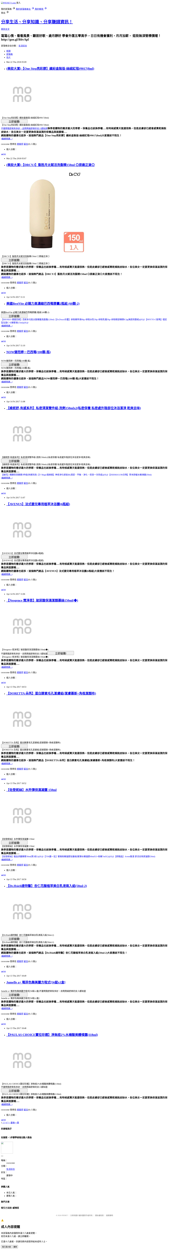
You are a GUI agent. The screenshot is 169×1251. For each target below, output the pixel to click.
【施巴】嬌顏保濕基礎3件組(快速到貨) (19, 475)
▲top (3, 154)
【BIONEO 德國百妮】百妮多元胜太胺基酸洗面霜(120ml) (27, 319)
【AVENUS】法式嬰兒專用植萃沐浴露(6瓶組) (38, 504)
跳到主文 (5, 29)
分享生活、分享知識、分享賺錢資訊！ (37, 21)
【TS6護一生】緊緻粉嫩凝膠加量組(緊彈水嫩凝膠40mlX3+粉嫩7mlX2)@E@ (79, 856)
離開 (15, 1247)
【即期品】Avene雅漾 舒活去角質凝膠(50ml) (134, 856)
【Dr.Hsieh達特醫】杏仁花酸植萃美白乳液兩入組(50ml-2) (46, 886)
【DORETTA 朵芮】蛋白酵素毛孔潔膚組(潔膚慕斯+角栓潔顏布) (51, 693)
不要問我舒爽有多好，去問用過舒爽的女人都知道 (24, 128)
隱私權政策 (99, 1215)
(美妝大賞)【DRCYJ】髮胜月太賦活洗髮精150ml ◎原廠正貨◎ (50, 165)
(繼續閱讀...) (6, 139)
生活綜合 (22, 46)
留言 (26, 144)
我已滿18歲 (6, 1247)
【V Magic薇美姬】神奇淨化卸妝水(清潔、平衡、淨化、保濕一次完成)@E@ (72, 475)
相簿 (8, 51)
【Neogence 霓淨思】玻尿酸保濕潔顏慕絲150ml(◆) (42, 600)
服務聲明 (109, 1215)
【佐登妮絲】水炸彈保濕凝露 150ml (31, 790)
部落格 (9, 54)
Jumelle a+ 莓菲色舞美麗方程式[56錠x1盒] (35, 982)
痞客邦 (20, 144)
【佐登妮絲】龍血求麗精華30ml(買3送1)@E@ (22, 856)
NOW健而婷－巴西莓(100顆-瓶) (28, 352)
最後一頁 (15, 1123)
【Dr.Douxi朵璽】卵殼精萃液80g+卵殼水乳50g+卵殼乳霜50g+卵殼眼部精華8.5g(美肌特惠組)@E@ (99, 319)
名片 (8, 57)
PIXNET (65, 1215)
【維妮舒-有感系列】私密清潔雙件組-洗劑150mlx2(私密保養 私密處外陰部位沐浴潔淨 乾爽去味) (73, 408)
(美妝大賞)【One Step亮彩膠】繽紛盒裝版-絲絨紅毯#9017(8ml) (50, 68)
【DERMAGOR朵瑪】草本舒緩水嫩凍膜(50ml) (130, 475)
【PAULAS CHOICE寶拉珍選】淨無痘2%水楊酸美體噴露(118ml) (52, 1034)
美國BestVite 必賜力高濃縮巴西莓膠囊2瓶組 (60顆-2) (42, 303)
